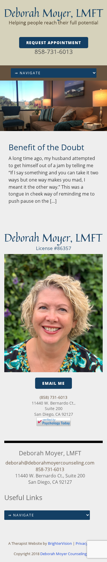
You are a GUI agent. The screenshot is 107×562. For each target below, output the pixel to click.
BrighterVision (60, 543)
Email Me (53, 383)
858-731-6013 (54, 52)
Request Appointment (53, 42)
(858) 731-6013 (53, 397)
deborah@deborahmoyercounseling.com (49, 463)
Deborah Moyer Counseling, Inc (67, 553)
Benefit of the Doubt (46, 147)
